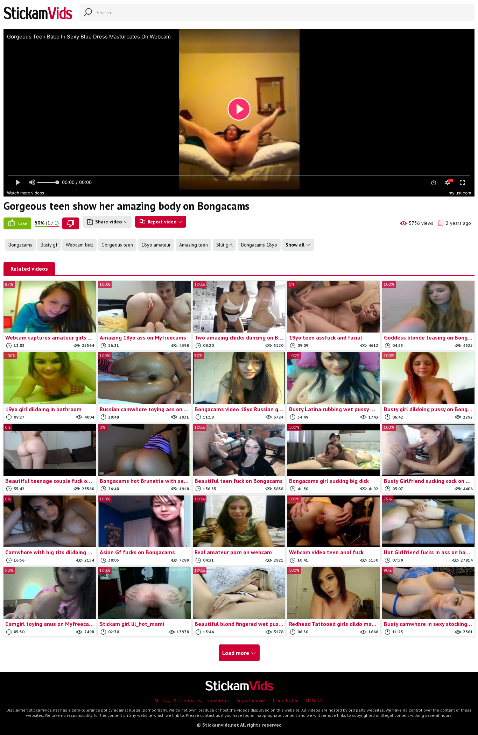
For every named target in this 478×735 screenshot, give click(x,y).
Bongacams (20, 245)
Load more (236, 652)
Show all (296, 245)
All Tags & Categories (177, 700)
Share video (108, 222)
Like (22, 223)
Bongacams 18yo (259, 245)
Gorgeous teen (117, 245)
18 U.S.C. (314, 700)
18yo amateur (156, 245)
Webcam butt (79, 245)
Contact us (219, 700)
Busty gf (49, 245)
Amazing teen (193, 245)
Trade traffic (285, 700)
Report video (162, 222)
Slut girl (224, 245)
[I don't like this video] (70, 223)
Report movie (251, 700)
